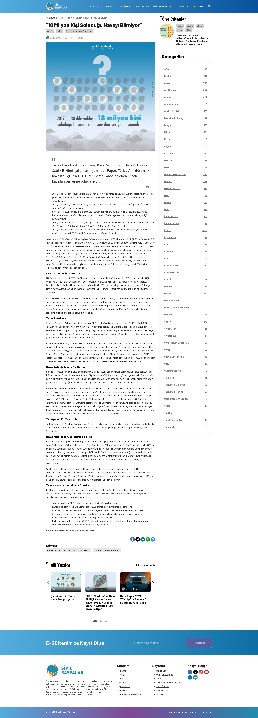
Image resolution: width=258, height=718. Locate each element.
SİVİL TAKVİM (160, 6)
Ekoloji (200, 25)
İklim (180, 30)
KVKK (184, 712)
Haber (59, 31)
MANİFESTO (161, 671)
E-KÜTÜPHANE (162, 686)
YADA (188, 30)
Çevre (61, 17)
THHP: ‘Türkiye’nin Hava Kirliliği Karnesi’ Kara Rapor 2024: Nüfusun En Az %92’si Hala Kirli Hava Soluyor (100, 602)
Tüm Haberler (144, 565)
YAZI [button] (106, 6)
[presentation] (48, 583)
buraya (81, 530)
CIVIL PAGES (198, 6)
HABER (123, 671)
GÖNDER (199, 643)
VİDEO (123, 682)
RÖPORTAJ (125, 686)
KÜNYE (159, 678)
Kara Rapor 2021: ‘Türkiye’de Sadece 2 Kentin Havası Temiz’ (133, 599)
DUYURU (124, 690)
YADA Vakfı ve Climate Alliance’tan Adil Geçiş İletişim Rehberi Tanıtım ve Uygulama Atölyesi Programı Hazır (192, 39)
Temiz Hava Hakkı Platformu (79, 31)
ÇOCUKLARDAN (123, 6)
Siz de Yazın (206, 712)
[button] (95, 621)
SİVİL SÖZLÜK (162, 690)
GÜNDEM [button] (94, 6)
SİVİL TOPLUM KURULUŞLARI (169, 682)
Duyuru (190, 25)
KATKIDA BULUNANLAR (131, 694)
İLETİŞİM (160, 694)
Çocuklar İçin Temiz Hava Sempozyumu (63, 597)
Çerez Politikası (172, 712)
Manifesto (194, 712)
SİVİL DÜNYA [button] (141, 6)
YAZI (122, 675)
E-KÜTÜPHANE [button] (178, 6)
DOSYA (123, 678)
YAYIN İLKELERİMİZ (164, 675)
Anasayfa (50, 17)
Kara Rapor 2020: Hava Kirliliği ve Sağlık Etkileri (68, 550)
